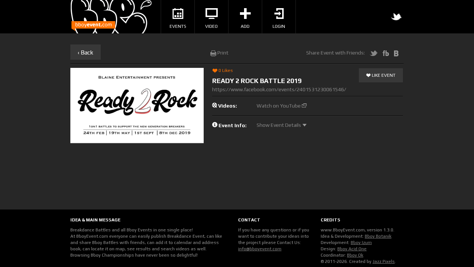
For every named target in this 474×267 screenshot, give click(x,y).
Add (245, 26)
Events (178, 26)
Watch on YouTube (279, 106)
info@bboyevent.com (259, 248)
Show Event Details (279, 125)
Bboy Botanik (378, 236)
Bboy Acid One (352, 248)
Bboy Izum (361, 242)
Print (222, 53)
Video (211, 26)
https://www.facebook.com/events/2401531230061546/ (279, 89)
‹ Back (85, 52)
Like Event (383, 75)
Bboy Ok (355, 255)
